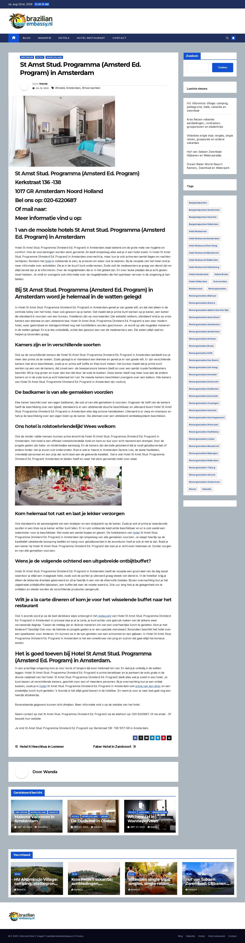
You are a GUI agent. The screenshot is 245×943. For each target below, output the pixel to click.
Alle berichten (27, 936)
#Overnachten (91, 88)
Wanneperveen (159, 812)
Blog (26, 37)
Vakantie (44, 37)
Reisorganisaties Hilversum (203, 424)
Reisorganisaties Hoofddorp (204, 432)
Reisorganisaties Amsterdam (204, 331)
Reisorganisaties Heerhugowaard (206, 417)
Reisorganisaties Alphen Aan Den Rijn (209, 310)
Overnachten (220, 281)
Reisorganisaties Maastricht (204, 446)
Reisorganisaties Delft (200, 353)
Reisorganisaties (217, 288)
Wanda (43, 83)
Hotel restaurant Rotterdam (203, 260)
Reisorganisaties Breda (201, 346)
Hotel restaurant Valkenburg (204, 267)
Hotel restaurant (91, 37)
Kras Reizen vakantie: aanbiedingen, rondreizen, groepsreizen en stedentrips (205, 123)
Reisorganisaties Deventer (203, 374)
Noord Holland (54, 57)
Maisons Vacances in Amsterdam (34, 818)
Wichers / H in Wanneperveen (143, 818)
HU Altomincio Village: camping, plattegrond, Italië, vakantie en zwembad (207, 107)
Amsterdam (27, 57)
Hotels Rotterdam (198, 281)
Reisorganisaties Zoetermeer (204, 482)
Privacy (79, 936)
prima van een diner (148, 686)
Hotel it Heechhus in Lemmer (42, 747)
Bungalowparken (198, 202)
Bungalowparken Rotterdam (203, 224)
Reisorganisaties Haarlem (202, 410)
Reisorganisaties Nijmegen (203, 453)
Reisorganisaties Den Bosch (203, 360)
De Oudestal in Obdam (93, 820)
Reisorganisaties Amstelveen (204, 324)
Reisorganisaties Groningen (204, 403)
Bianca (21, 889)
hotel (48, 261)
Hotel (136, 532)
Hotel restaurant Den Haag (203, 245)
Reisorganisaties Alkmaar (202, 296)
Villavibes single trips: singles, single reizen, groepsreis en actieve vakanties (210, 139)
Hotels (64, 37)
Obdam (104, 816)
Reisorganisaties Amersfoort (204, 317)
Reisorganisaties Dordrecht (203, 381)
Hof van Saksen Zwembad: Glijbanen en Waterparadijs (206, 883)
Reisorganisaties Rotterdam (203, 460)
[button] (227, 38)
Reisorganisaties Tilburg (202, 467)
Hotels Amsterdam (198, 274)
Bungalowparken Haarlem (202, 217)
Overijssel (144, 812)
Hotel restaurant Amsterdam (204, 238)
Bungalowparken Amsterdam (204, 210)
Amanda (43, 827)
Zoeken (222, 67)
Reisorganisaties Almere (202, 303)
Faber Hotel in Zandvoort (112, 747)
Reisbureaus (195, 288)
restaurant (104, 616)
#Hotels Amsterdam (67, 88)
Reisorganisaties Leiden (201, 439)
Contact (119, 37)
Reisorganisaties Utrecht (202, 474)
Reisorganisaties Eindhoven (203, 389)
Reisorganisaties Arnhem (202, 338)
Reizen (192, 489)
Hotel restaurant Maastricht (203, 253)
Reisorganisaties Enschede (203, 396)
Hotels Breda (221, 274)
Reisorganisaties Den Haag (203, 367)
